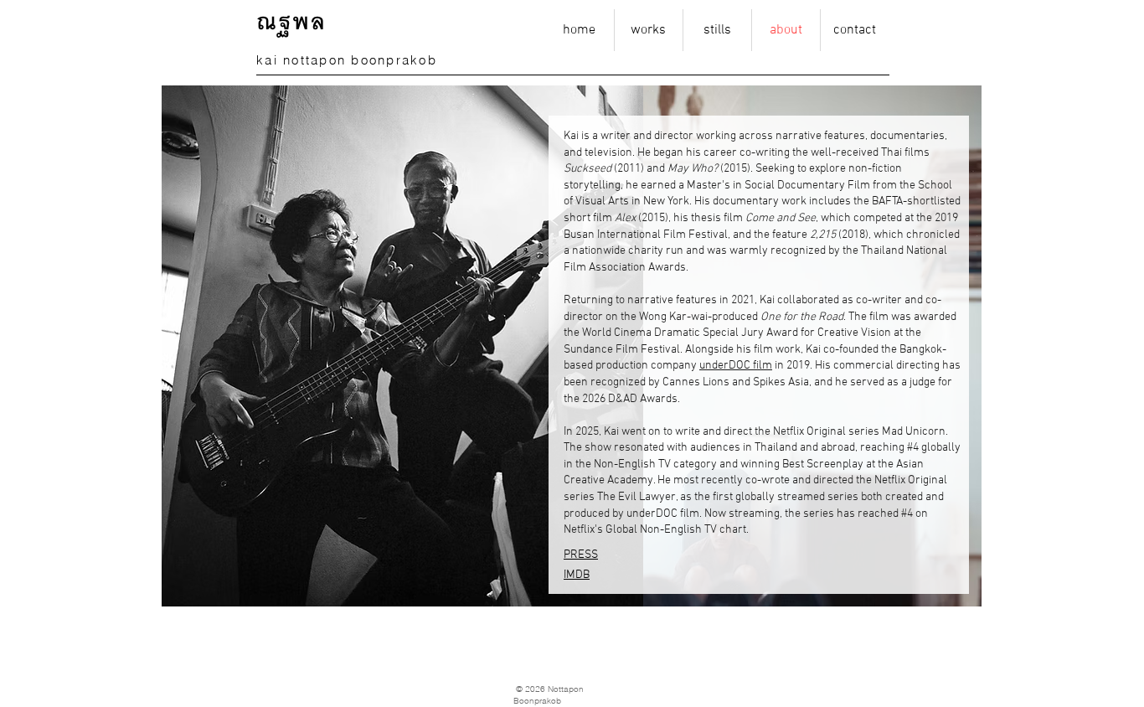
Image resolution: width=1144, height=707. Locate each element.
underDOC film (735, 366)
